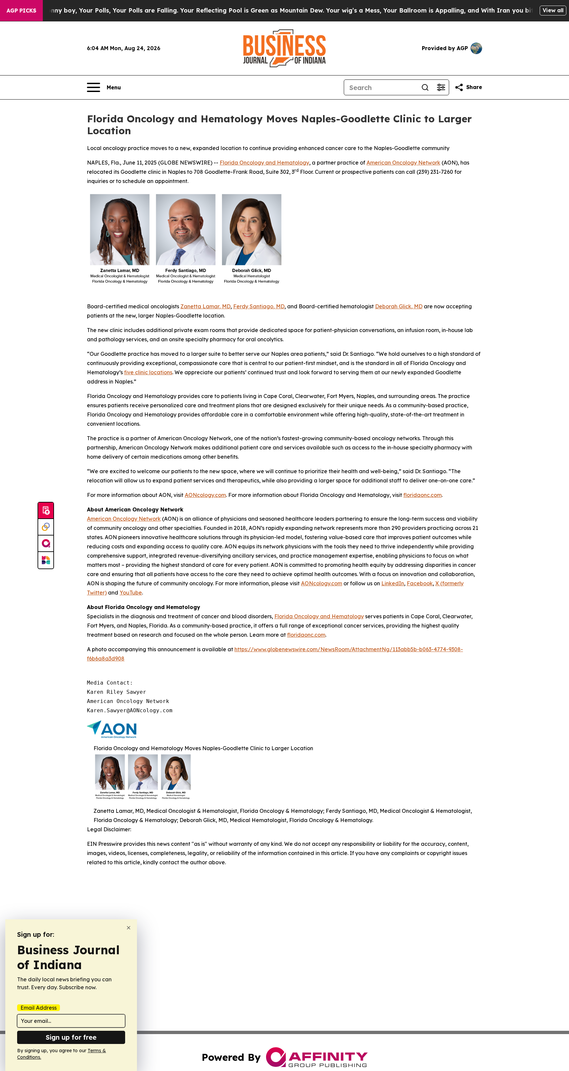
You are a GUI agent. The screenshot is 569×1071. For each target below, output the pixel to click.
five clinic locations (148, 372)
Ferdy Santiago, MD (258, 306)
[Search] (425, 87)
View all (553, 10)
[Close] (128, 928)
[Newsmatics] (45, 560)
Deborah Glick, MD (398, 306)
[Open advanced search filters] (441, 87)
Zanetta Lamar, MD (205, 306)
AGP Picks (21, 10)
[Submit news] (45, 511)
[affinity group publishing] (45, 544)
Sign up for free (71, 1037)
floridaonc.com (422, 495)
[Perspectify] (45, 527)
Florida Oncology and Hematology (264, 162)
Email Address (38, 1007)
